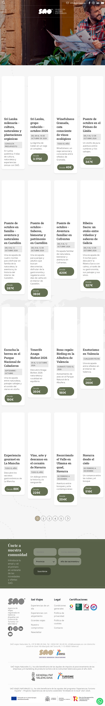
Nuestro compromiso (37, 626)
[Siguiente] (67, 518)
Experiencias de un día (40, 607)
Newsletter (36, 632)
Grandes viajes (38, 620)
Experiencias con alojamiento (39, 614)
